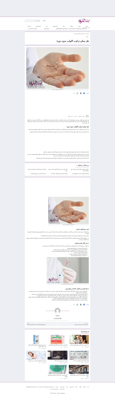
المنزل (82, 362)
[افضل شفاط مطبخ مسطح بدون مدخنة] (79, 357)
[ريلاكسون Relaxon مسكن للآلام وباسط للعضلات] (57, 342)
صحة (87, 36)
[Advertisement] (79, 8)
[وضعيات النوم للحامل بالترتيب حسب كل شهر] (36, 357)
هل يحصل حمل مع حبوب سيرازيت (81, 324)
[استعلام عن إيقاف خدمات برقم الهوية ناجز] (79, 173)
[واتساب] (77, 93)
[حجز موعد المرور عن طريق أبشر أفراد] (36, 173)
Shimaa (80, 116)
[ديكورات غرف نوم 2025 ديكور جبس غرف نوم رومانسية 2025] (79, 170)
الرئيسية (87, 33)
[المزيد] (74, 93)
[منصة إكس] (80, 93)
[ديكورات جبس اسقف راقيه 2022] (57, 357)
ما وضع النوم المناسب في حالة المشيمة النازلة (36, 324)
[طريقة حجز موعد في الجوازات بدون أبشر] (57, 173)
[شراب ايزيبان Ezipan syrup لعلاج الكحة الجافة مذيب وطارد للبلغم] (36, 342)
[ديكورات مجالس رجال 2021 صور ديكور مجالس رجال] (79, 372)
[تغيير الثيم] (44, 21)
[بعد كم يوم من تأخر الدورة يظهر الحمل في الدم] (79, 342)
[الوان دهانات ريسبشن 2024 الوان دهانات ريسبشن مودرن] (57, 170)
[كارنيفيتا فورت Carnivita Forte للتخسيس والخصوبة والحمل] (57, 372)
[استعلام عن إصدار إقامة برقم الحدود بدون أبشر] (36, 170)
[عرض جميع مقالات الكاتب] (87, 116)
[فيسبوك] (84, 93)
